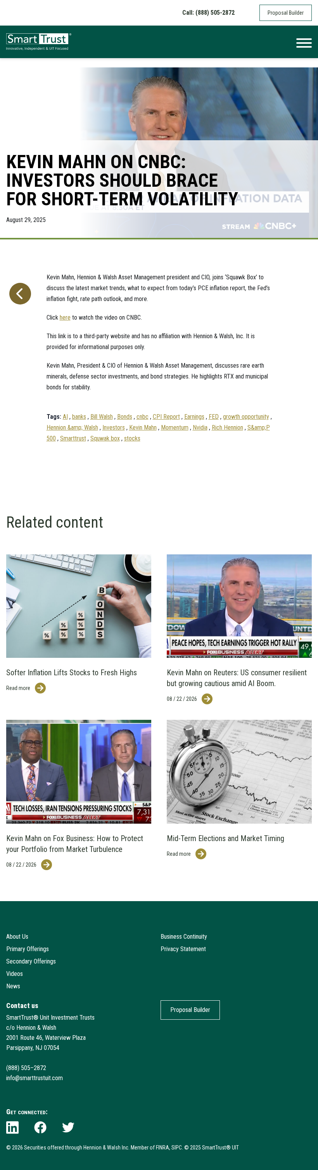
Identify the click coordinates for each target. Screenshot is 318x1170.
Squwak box (105, 438)
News (13, 986)
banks (79, 416)
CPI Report (166, 416)
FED (214, 416)
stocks (132, 438)
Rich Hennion (227, 427)
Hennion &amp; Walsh (72, 427)
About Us (17, 936)
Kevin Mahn (143, 427)
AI (65, 416)
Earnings (194, 416)
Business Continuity (184, 936)
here (65, 317)
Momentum (174, 427)
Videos (14, 973)
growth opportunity (246, 416)
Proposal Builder (286, 13)
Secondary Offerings (31, 961)
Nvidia (200, 427)
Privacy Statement (183, 949)
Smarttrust (73, 438)
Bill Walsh (101, 416)
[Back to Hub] (18, 354)
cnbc (143, 416)
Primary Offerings (27, 949)
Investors (113, 427)
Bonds (124, 416)
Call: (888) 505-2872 (208, 12)
